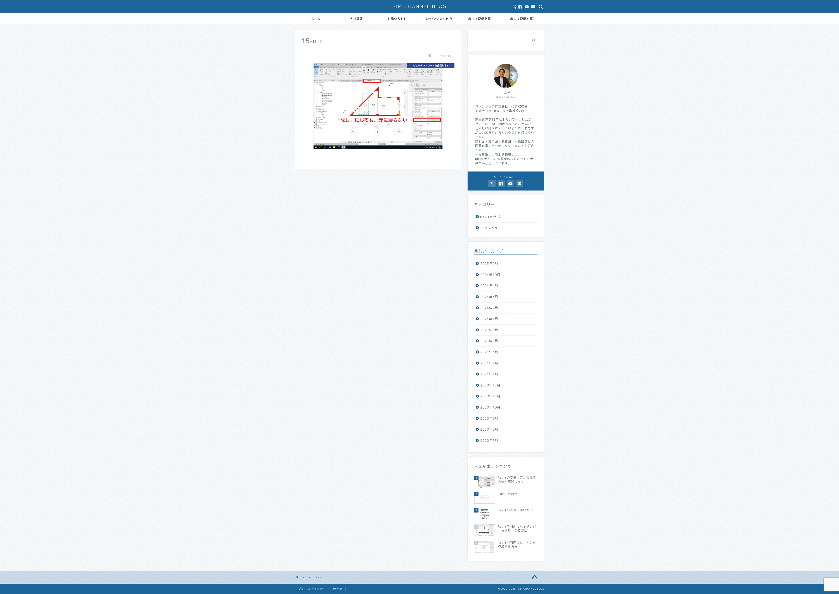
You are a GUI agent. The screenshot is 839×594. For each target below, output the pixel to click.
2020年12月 (490, 385)
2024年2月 (489, 308)
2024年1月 (489, 319)
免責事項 (336, 589)
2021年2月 (489, 363)
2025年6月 (489, 263)
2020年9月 (489, 418)
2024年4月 (489, 285)
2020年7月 (489, 440)
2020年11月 (490, 396)
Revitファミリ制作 (439, 19)
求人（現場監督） (481, 19)
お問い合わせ (397, 19)
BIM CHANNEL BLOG (419, 6)
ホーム (316, 19)
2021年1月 (489, 374)
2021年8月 (489, 341)
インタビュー (490, 228)
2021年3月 (489, 352)
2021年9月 (489, 330)
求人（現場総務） (523, 19)
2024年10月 (490, 274)
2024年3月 (489, 296)
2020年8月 (489, 429)
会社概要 (356, 19)
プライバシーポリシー (311, 589)
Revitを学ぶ (490, 217)
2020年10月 (490, 407)
